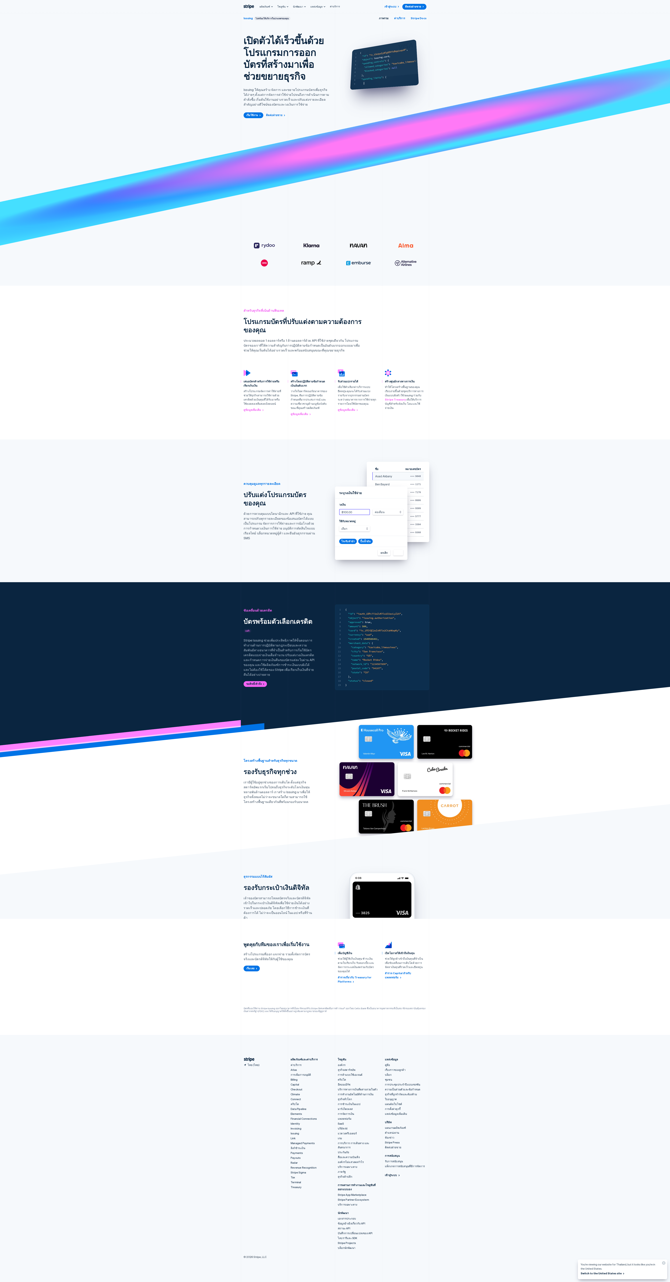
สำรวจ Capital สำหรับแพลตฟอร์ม (398, 975)
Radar (294, 1162)
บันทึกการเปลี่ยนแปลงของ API (355, 1233)
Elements (296, 1114)
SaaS (341, 1123)
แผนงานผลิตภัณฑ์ (395, 1127)
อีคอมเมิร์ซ (344, 1084)
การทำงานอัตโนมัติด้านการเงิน (355, 1094)
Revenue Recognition (304, 1167)
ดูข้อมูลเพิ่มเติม (252, 410)
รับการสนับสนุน (394, 1161)
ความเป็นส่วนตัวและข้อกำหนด (402, 1089)
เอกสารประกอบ (347, 1218)
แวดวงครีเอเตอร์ (347, 1133)
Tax (293, 1177)
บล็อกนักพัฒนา (346, 1248)
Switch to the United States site (601, 1273)
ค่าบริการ (335, 6)
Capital (295, 1084)
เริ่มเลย (250, 968)
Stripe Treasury (395, 399)
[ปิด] (663, 1263)
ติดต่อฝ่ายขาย (413, 6)
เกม (340, 1138)
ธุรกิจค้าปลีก (345, 1176)
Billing (294, 1079)
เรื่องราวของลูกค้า (395, 1070)
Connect (296, 1099)
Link (293, 1138)
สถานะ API (344, 1228)
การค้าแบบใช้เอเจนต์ (350, 1074)
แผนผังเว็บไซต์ (393, 1104)
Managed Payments (303, 1143)
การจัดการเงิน (346, 1114)
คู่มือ (387, 1065)
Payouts (296, 1157)
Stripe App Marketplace (352, 1194)
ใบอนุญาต (391, 1099)
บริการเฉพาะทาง (347, 1167)
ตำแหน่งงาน (392, 1132)
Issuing (248, 18)
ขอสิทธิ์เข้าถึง (254, 684)
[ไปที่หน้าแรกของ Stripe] (248, 1059)
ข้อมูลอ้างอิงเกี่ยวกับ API (351, 1223)
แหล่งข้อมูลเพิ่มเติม (396, 1114)
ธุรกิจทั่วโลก (345, 1099)
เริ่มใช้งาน (252, 115)
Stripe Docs (418, 18)
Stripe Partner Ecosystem (353, 1199)
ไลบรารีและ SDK (347, 1238)
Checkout (297, 1089)
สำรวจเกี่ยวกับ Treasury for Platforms (355, 979)
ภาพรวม (384, 18)
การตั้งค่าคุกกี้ (393, 1109)
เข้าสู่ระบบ (390, 6)
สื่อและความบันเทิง (349, 1157)
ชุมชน (388, 1079)
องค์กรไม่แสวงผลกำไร (351, 1162)
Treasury (296, 1187)
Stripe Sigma (298, 1172)
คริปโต (295, 1104)
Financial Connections (304, 1118)
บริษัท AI (342, 1128)
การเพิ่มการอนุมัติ (301, 1074)
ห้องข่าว (389, 1137)
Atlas (294, 1070)
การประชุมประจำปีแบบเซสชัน (402, 1084)
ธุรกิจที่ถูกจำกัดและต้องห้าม (401, 1094)
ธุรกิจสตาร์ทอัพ (346, 1070)
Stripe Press (392, 1142)
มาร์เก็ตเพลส (345, 1109)
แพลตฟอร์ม (345, 1118)
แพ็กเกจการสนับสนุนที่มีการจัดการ (405, 1166)
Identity (295, 1123)
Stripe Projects (347, 1243)
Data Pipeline (299, 1109)
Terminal (296, 1182)
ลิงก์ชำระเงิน (298, 1148)
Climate (295, 1094)
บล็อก (388, 1074)
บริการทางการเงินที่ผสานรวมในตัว (357, 1089)
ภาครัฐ (342, 1171)
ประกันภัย (343, 1152)
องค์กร (341, 1065)
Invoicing (296, 1128)
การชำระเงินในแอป (349, 1104)
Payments (297, 1153)
